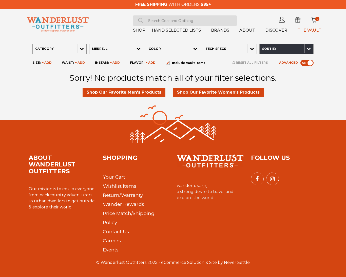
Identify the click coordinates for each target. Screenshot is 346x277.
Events (111, 250)
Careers (112, 241)
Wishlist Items (119, 186)
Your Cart (114, 177)
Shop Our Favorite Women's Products (218, 92)
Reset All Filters (251, 63)
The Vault (309, 30)
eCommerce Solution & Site (189, 262)
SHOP (139, 30)
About (247, 30)
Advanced (295, 63)
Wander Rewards (123, 204)
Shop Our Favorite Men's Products (124, 92)
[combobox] (185, 20)
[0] (314, 20)
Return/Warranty (123, 195)
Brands (220, 30)
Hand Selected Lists (176, 30)
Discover (276, 30)
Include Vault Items (188, 63)
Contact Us (116, 232)
